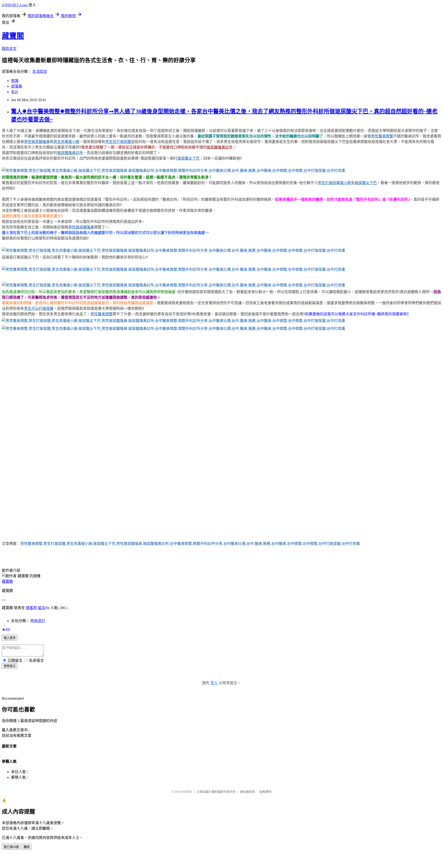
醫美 (258, 544)
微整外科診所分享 (207, 544)
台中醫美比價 (234, 544)
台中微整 (294, 544)
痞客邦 (31, 608)
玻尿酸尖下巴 (104, 544)
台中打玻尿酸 (329, 544)
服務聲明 (265, 791)
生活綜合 (39, 71)
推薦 (266, 544)
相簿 (14, 81)
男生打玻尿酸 (54, 544)
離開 (27, 847)
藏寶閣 (13, 36)
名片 (14, 92)
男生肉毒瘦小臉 (79, 544)
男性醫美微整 (31, 544)
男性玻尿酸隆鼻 (129, 544)
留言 (41, 608)
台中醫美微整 (181, 544)
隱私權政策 (247, 791)
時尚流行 (37, 621)
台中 (250, 544)
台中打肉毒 (350, 544)
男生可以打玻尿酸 (39, 308)
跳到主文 (9, 49)
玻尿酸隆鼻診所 (156, 544)
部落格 (16, 86)
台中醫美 (278, 544)
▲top (6, 629)
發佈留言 (10, 666)
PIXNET (187, 791)
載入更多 (10, 638)
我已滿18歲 (11, 847)
